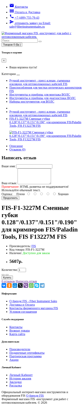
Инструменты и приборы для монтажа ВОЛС (39, 94)
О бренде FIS (35, 395)
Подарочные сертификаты (27, 352)
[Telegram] (42, 285)
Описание (16, 146)
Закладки (15, 382)
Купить (7, 277)
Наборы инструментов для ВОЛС (31, 101)
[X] (20, 285)
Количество (9, 269)
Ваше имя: (8, 166)
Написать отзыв (26, 281)
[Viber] (25, 285)
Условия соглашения (23, 311)
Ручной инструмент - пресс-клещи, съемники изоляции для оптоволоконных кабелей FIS (39, 82)
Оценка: (7, 194)
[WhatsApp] (31, 285)
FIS (33, 246)
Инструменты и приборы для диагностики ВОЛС (42, 98)
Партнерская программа (25, 356)
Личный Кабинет (21, 375)
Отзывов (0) (17, 149)
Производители (19, 349)
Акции (14, 359)
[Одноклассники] (9, 285)
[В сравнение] (7, 274)
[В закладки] (3, 274)
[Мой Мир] (15, 285)
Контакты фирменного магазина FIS (33, 308)
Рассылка (15, 385)
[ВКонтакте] (4, 285)
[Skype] (36, 285)
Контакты (15, 327)
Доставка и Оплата (22, 304)
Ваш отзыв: (9, 183)
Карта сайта (17, 334)
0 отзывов (8, 281)
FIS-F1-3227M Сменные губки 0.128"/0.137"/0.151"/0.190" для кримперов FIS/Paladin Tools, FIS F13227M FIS (45, 122)
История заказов (20, 378)
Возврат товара (19, 330)
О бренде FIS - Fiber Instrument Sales (33, 301)
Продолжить (10, 197)
